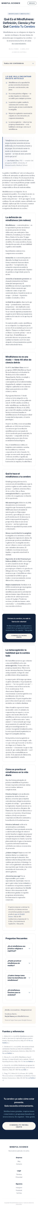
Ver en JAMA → (23, 1070)
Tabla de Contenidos (14, 63)
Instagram (19, 1187)
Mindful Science (11, 3)
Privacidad (19, 1177)
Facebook (19, 1190)
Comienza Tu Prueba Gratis (19, 636)
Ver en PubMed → (8, 1053)
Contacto (19, 1164)
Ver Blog (32, 3)
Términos (19, 1174)
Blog (19, 1161)
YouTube (19, 1193)
